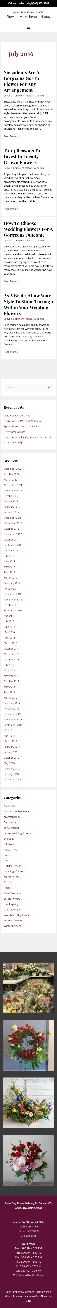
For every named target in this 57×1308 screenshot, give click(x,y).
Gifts (6, 860)
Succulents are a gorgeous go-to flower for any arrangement (21, 81)
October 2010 (11, 757)
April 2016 (9, 637)
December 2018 (13, 517)
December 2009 (13, 779)
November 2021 (13, 485)
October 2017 (11, 539)
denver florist (11, 827)
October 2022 (11, 474)
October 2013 (11, 659)
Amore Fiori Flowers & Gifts (28, 12)
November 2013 (13, 654)
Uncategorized (12, 909)
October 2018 (11, 528)
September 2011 (13, 725)
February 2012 (12, 703)
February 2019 (12, 507)
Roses (7, 887)
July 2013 (9, 665)
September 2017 (13, 545)
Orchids (8, 882)
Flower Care (10, 849)
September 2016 (13, 610)
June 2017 (9, 561)
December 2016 (13, 594)
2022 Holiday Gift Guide (17, 415)
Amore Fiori (10, 806)
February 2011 (12, 746)
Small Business (12, 893)
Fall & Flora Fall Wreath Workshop (23, 421)
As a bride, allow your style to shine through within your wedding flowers (28, 304)
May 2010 (9, 763)
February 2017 (12, 583)
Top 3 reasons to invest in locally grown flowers (22, 156)
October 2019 (11, 496)
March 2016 (10, 643)
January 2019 (11, 512)
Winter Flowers (12, 926)
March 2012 (10, 697)
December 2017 (13, 534)
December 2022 (13, 468)
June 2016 (9, 626)
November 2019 (13, 490)
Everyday (9, 838)
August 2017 (11, 550)
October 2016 (11, 605)
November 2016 (13, 599)
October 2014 (11, 648)
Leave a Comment (14, 95)
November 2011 (13, 719)
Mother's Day (11, 877)
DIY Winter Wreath (14, 432)
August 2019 (11, 501)
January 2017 (11, 588)
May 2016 (9, 632)
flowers (30, 95)
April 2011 (9, 736)
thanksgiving (11, 904)
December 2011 (13, 714)
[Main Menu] (28, 27)
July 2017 (9, 556)
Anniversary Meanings (16, 811)
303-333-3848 (28, 1235)
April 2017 (9, 572)
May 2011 (9, 730)
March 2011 (10, 741)
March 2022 (10, 479)
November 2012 (13, 676)
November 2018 (13, 523)
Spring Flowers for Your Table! (21, 426)
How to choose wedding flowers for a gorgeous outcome (28, 229)
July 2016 (9, 621)
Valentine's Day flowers (17, 915)
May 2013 (9, 670)
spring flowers (12, 898)
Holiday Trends (12, 866)
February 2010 (12, 768)
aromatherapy (12, 817)
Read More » (11, 136)
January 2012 (11, 708)
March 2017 (10, 577)
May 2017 (9, 567)
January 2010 (11, 774)
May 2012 (9, 686)
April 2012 (9, 692)
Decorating (10, 822)
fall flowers (10, 844)
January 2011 (11, 752)
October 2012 (11, 681)
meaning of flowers (15, 871)
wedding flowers (13, 920)
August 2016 (11, 616)
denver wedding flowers (17, 833)
